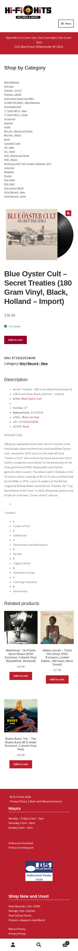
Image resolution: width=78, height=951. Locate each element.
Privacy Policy (17, 933)
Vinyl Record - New (33, 363)
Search (39, 945)
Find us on (21, 843)
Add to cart (15, 340)
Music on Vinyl (30, 417)
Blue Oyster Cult (31, 398)
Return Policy (17, 929)
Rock (26, 426)
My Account (13, 945)
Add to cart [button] (21, 675)
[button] (68, 213)
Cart (60, 941)
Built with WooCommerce (46, 801)
